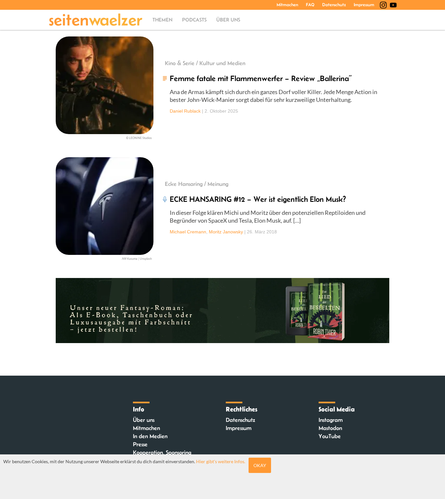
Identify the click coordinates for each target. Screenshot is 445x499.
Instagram (331, 420)
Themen (162, 19)
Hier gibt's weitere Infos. (220, 461)
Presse (140, 444)
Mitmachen (287, 4)
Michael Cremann (188, 231)
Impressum (364, 4)
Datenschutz (334, 4)
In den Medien (150, 436)
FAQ (310, 4)
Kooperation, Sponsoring (162, 452)
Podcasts (194, 19)
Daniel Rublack (185, 111)
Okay (259, 465)
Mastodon (330, 428)
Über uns (228, 19)
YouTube (330, 436)
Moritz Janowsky (226, 231)
